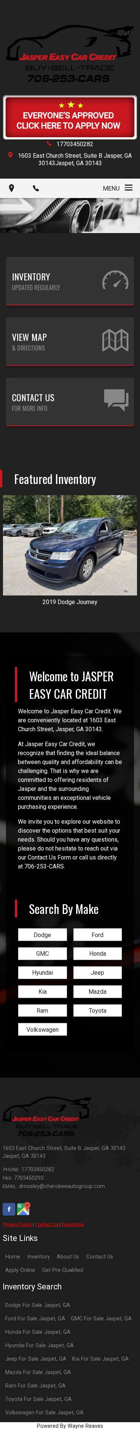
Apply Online (20, 1270)
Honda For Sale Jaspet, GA (38, 1332)
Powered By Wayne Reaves (70, 1426)
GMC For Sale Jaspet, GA (101, 1319)
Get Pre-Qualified (62, 1270)
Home (12, 1257)
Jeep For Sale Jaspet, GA (35, 1359)
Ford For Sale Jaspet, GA (35, 1319)
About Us (68, 1257)
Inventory (38, 1257)
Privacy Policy (17, 1224)
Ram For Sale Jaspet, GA (35, 1386)
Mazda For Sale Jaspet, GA (38, 1372)
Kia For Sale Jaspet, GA (100, 1359)
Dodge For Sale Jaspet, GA (37, 1305)
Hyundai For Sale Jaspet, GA (39, 1345)
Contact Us (47, 1224)
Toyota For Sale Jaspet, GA (38, 1399)
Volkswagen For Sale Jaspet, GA (44, 1412)
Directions (73, 1224)
